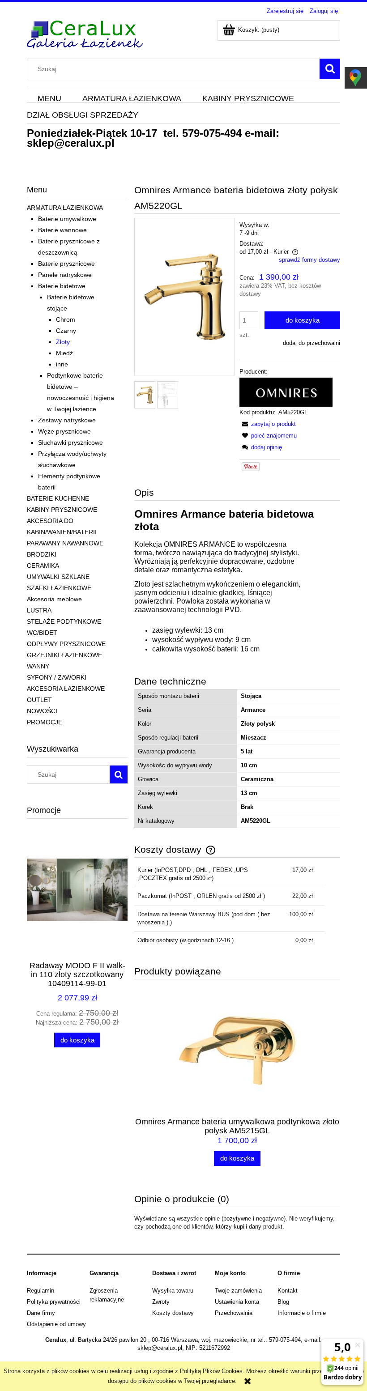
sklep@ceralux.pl (71, 143)
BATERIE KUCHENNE (58, 498)
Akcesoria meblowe (54, 599)
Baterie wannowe (62, 230)
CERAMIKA (43, 565)
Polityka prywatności (54, 1301)
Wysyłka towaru (172, 1290)
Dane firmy (41, 1313)
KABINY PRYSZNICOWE (62, 509)
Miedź (64, 353)
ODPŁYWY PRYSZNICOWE (66, 643)
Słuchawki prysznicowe (70, 442)
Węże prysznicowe (64, 431)
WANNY (38, 666)
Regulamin (40, 1290)
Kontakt (287, 1290)
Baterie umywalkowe (67, 218)
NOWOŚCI (42, 711)
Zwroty (161, 1301)
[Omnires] (286, 391)
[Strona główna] (85, 33)
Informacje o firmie (301, 1313)
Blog (283, 1301)
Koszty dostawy (173, 1313)
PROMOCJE (44, 722)
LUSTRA (39, 610)
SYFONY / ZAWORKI (56, 677)
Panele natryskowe (65, 274)
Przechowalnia (233, 1313)
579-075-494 (212, 133)
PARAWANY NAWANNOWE (65, 543)
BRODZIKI (41, 554)
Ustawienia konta (237, 1301)
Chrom (65, 319)
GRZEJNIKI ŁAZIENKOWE (64, 655)
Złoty (63, 341)
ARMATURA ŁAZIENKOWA (65, 207)
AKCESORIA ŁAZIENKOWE (66, 688)
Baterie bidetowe (61, 285)
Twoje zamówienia (238, 1290)
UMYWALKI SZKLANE (58, 576)
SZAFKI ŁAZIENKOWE (59, 587)
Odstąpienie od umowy (56, 1324)
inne (62, 364)
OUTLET (39, 699)
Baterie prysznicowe (66, 263)
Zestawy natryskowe (67, 420)
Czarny (66, 330)
